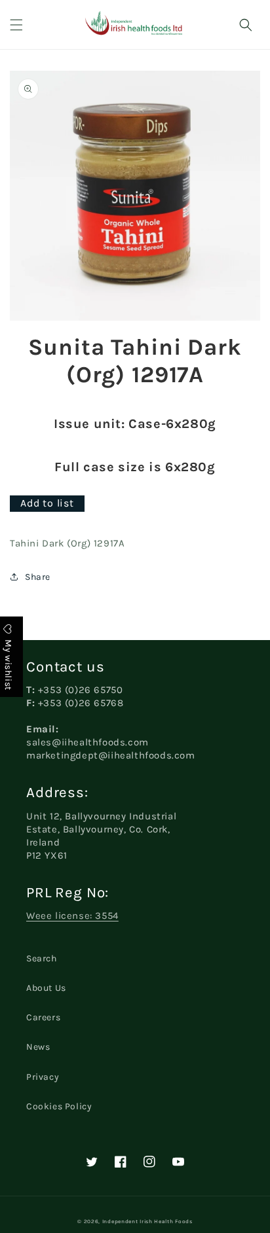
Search (41, 958)
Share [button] (37, 576)
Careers (43, 1017)
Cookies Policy (59, 1106)
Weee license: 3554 (72, 915)
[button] (16, 24)
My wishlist (8, 663)
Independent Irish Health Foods (147, 1221)
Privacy (42, 1076)
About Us (46, 987)
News (38, 1046)
